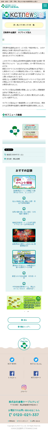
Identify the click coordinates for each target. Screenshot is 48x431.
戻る (25, 320)
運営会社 (12, 421)
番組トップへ (25, 327)
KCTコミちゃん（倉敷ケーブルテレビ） (10, 6)
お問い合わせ (36, 421)
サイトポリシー (23, 421)
